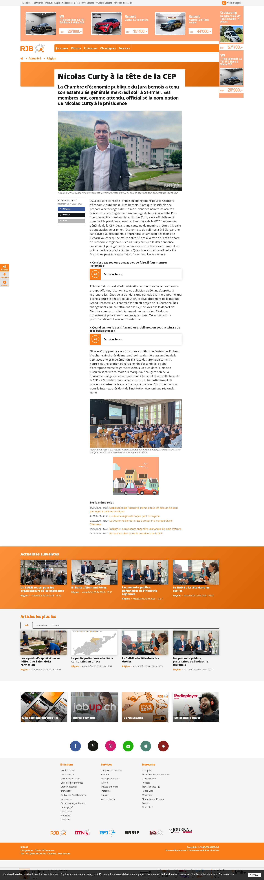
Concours (65, 819)
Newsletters (128, 746)
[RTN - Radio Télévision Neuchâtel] (83, 832)
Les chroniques (68, 774)
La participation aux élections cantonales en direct (92, 659)
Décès (77, 3)
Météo (104, 783)
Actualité (35, 58)
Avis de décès (108, 799)
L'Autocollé (66, 811)
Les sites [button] (26, 3)
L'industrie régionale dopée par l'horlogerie (125, 516)
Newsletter (147, 807)
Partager (66, 209)
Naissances (67, 3)
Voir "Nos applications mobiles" (195, 707)
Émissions (90, 48)
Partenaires (147, 791)
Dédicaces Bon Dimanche (73, 795)
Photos (76, 48)
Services (124, 48)
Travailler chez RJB (151, 787)
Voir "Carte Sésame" (93, 707)
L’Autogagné (67, 807)
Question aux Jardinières (73, 803)
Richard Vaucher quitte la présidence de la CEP (126, 533)
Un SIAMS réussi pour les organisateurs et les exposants (42, 589)
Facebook (75, 746)
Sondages (65, 815)
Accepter (254, 875)
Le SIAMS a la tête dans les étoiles (191, 589)
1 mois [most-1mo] (55, 625)
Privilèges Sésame (104, 3)
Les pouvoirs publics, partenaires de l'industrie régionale (139, 590)
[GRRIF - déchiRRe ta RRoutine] (132, 832)
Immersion (66, 791)
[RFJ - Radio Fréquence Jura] (107, 832)
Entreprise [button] (38, 3)
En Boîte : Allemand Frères (89, 587)
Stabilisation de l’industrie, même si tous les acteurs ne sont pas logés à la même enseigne (134, 509)
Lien (65, 221)
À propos (146, 770)
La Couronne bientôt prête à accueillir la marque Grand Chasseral (131, 522)
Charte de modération (153, 799)
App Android (163, 746)
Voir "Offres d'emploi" (43, 707)
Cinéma (105, 774)
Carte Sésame (87, 3)
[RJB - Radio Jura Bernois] (58, 832)
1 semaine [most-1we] (41, 625)
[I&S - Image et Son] (156, 832)
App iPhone (145, 746)
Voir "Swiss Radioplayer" (144, 707)
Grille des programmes (72, 783)
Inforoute (49, 3)
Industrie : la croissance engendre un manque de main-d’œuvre (135, 529)
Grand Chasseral (69, 787)
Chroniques (108, 48)
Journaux (62, 48)
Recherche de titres (70, 778)
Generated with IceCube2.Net (204, 850)
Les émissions (68, 770)
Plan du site (64, 853)
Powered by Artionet (176, 850)
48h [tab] (27, 625)
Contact (146, 803)
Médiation (147, 795)
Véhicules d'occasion (123, 3)
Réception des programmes (155, 774)
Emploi (57, 3)
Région (51, 58)
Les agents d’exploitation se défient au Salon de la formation (40, 661)
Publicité (146, 783)
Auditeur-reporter (234, 3)
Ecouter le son (113, 274)
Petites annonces (109, 787)
